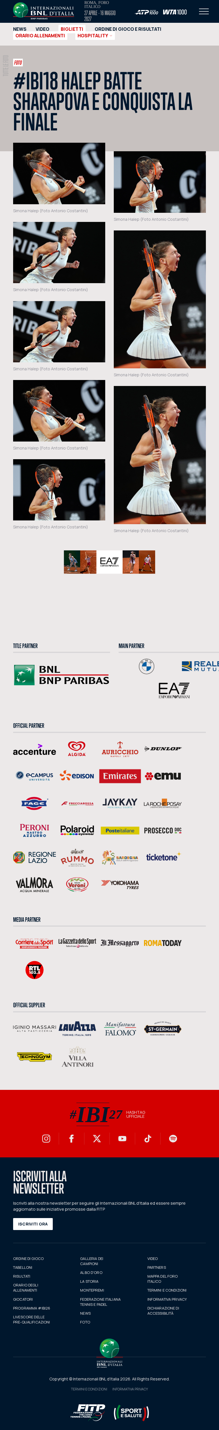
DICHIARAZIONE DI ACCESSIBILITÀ (163, 1311)
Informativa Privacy (130, 1389)
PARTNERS (156, 1267)
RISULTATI (21, 1276)
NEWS (20, 29)
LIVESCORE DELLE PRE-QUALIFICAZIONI (31, 1319)
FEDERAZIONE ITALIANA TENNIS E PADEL (100, 1302)
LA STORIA (89, 1281)
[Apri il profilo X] (97, 1139)
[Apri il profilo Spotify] (173, 1139)
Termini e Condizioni (89, 1389)
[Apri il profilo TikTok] (147, 1139)
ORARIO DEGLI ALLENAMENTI (25, 1287)
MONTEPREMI (92, 1290)
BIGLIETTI (72, 29)
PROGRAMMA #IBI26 (31, 1308)
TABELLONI (22, 1267)
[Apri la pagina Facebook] (71, 1139)
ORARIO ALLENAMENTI (40, 35)
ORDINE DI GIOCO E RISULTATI (128, 29)
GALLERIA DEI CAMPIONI (91, 1261)
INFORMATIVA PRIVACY (167, 1299)
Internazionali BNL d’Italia (43, 10)
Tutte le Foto (6, 65)
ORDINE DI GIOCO (28, 1258)
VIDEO (42, 29)
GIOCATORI (23, 1299)
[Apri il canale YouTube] (122, 1139)
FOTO (85, 1322)
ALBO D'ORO (91, 1272)
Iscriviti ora (33, 1224)
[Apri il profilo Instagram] (46, 1139)
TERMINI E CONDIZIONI (167, 1290)
